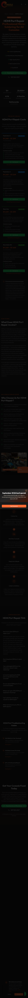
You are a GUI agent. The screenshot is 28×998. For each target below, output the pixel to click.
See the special (14, 506)
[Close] (26, 490)
